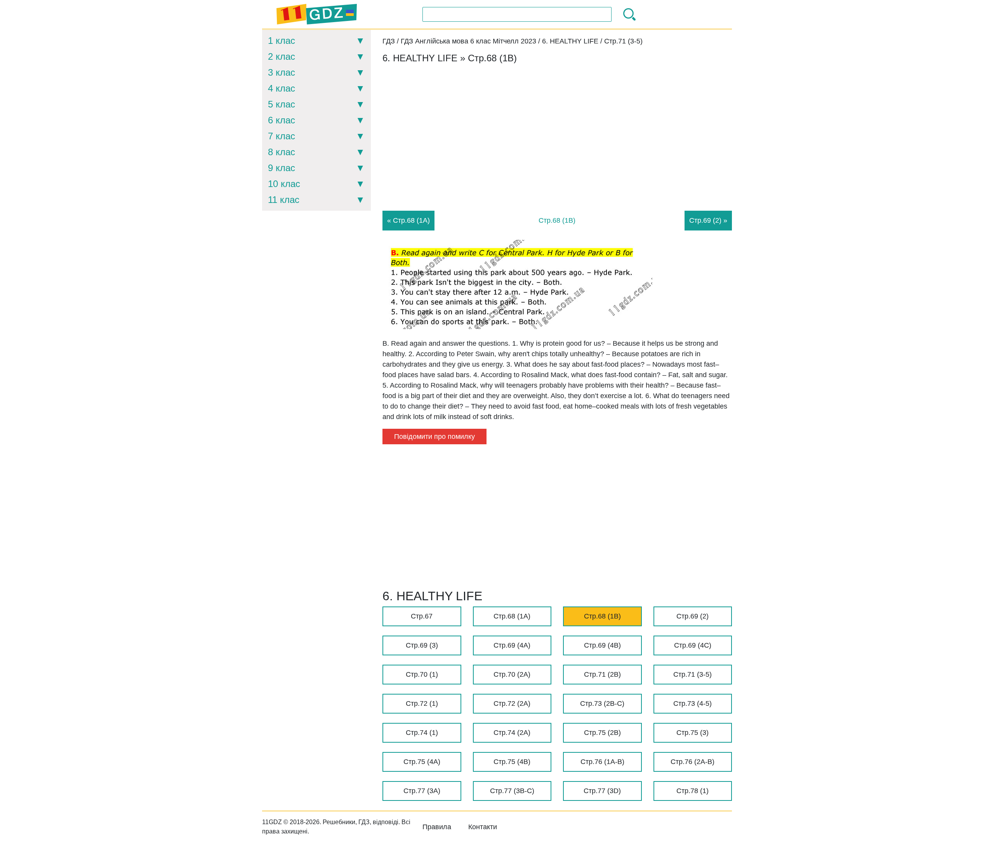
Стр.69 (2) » (708, 220)
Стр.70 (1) (422, 674)
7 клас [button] (281, 136)
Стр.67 (422, 616)
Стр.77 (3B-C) (512, 791)
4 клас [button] (281, 88)
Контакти (482, 827)
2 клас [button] (281, 56)
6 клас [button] (281, 120)
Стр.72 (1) (422, 703)
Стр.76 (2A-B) (692, 762)
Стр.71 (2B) (602, 674)
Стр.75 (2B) (602, 732)
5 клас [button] (281, 104)
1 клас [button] (281, 40)
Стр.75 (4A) (421, 762)
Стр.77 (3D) (602, 791)
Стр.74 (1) (422, 732)
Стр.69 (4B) (602, 645)
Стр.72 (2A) (512, 703)
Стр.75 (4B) (512, 762)
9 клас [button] (281, 168)
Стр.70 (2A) (512, 674)
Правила (436, 827)
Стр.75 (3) (692, 732)
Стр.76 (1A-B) (602, 762)
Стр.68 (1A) (512, 616)
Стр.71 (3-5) (692, 674)
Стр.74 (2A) (512, 732)
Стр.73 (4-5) (692, 703)
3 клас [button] (281, 72)
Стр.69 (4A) (512, 645)
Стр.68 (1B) (602, 616)
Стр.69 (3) (422, 645)
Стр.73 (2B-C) (602, 703)
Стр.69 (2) (692, 616)
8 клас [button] (281, 152)
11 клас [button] (283, 199)
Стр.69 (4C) (692, 645)
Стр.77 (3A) (421, 791)
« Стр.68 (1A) (408, 220)
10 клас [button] (284, 183)
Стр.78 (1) (692, 791)
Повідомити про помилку (434, 436)
